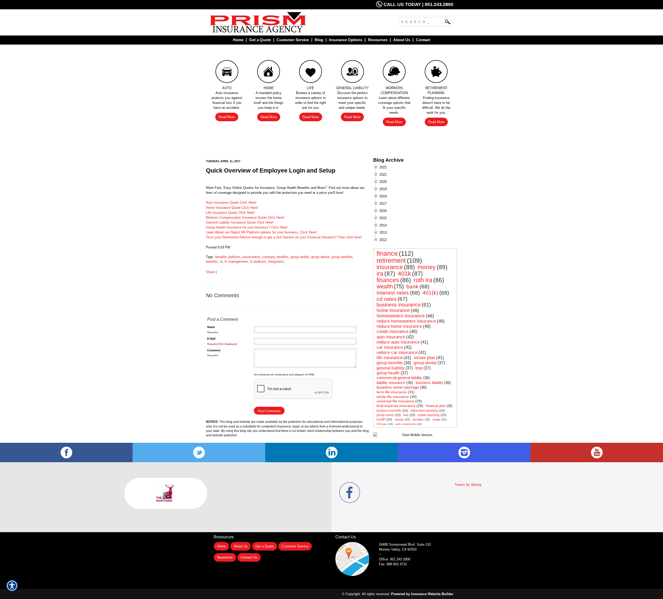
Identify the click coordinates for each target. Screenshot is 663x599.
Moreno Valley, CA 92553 (397, 549)
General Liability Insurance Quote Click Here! (239, 222)
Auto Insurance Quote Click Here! (231, 202)
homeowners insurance (401, 315)
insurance (390, 267)
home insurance (393, 310)
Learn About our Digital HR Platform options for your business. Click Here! (261, 232)
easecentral (251, 257)
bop (418, 368)
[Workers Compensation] (394, 72)
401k (404, 273)
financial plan (435, 406)
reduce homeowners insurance (406, 321)
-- (380, 554)
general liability (391, 368)
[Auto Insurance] (227, 72)
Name (211, 327)
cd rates (387, 299)
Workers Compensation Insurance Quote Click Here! (245, 217)
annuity (399, 419)
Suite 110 (405, 544)
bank (412, 286)
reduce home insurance (399, 326)
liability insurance (391, 382)
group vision (385, 415)
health (381, 419)
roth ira (423, 280)
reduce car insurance (397, 352)
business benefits (389, 410)
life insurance (389, 357)
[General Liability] (352, 72)
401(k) (430, 293)
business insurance (399, 305)
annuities (418, 419)
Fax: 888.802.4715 (393, 564)
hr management (236, 261)
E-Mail (211, 338)
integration (276, 261)
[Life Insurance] (310, 72)
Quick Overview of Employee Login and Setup (270, 170)
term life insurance (392, 392)
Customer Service (295, 546)
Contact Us (249, 557)
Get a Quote (264, 546)
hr (221, 261)
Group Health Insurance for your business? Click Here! (247, 227)
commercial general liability (399, 377)
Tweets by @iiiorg (468, 485)
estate (436, 419)
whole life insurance (393, 397)
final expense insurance (396, 406)
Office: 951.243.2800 (394, 559)
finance (387, 253)
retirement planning (424, 410)
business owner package (398, 387)
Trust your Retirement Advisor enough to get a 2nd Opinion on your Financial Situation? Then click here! (284, 237)
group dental (320, 257)
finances (388, 280)
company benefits (275, 257)
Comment (214, 350)
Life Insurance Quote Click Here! (230, 213)
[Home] (279, 22)
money (426, 267)
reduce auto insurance (398, 342)
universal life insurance (395, 401)
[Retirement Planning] (436, 72)
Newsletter (225, 557)
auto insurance (391, 336)
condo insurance (392, 331)
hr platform (258, 261)
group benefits (342, 257)
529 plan (382, 424)
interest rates (393, 293)
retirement (391, 260)
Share (210, 272)
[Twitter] (198, 452)
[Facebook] (66, 452)
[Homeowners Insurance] (269, 72)
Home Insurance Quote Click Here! (232, 208)
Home (221, 546)
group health (300, 257)
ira (380, 273)
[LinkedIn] (331, 452)
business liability (429, 382)
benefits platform (227, 257)
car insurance (390, 347)
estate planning (428, 415)
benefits (212, 261)
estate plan (424, 357)
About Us (241, 546)
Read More (227, 117)
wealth (385, 286)
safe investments (405, 424)
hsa (405, 415)
